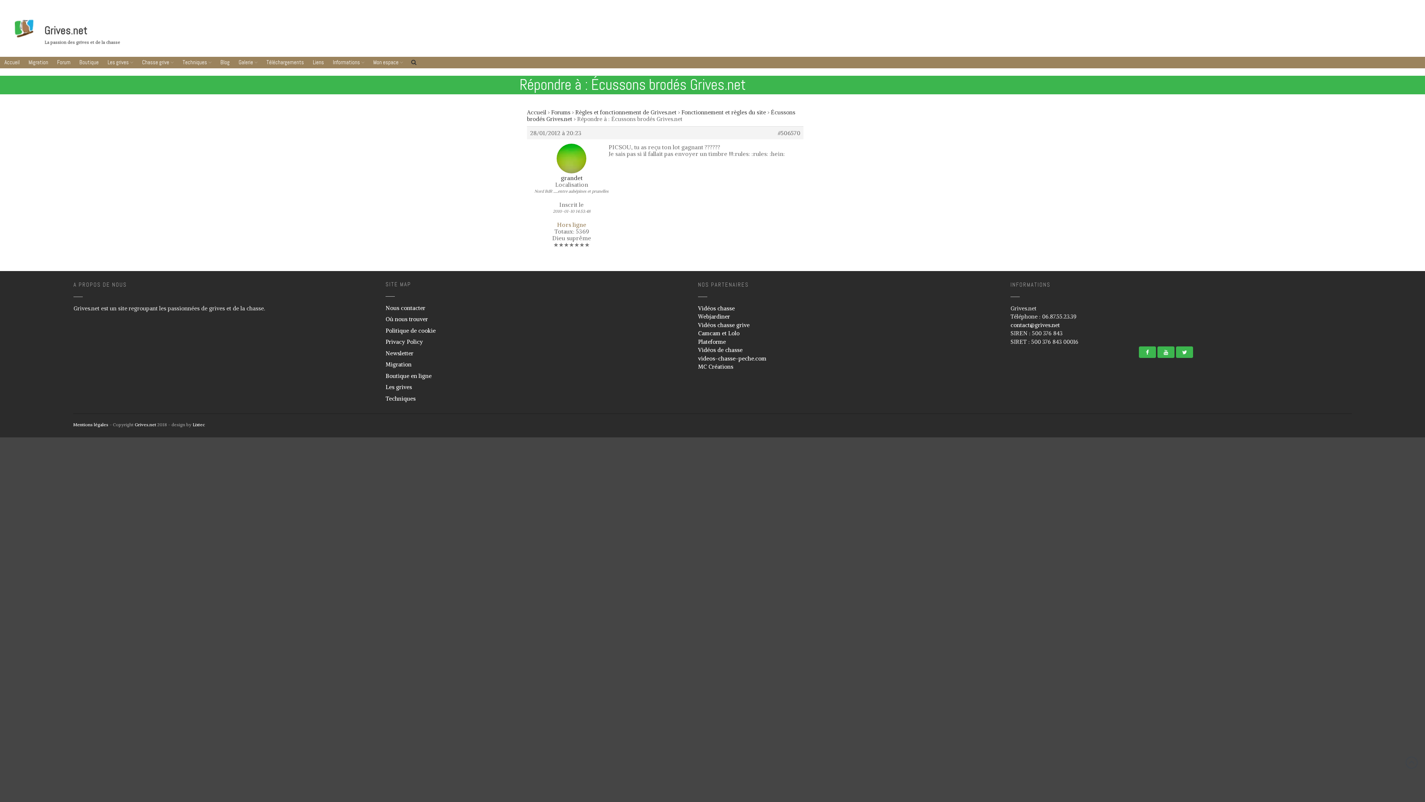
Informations (1378, 500)
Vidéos (1350, 459)
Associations (1355, 513)
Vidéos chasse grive (724, 325)
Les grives (118, 62)
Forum (64, 62)
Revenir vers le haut (1412, 763)
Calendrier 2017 (1358, 578)
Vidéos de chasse (720, 349)
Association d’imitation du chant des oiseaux (1378, 526)
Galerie (246, 62)
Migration (38, 62)
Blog (225, 62)
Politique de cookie (411, 330)
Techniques (195, 62)
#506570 (789, 133)
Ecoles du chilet (1359, 600)
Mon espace (1378, 613)
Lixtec (199, 424)
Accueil (12, 62)
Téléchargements (1380, 472)
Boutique (89, 62)
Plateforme (712, 341)
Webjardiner (714, 316)
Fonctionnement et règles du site (723, 112)
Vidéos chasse (716, 308)
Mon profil (1353, 625)
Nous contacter (405, 308)
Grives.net (66, 30)
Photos (1350, 448)
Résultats (1352, 589)
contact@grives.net (1035, 325)
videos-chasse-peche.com (732, 358)
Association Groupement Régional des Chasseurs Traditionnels (1377, 543)
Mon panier (1354, 636)
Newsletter (399, 353)
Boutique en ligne (409, 375)
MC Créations (715, 366)
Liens (1380, 486)
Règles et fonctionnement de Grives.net (626, 112)
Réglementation (1359, 567)
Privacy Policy (404, 341)
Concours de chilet (1361, 556)
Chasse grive (155, 62)
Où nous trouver (407, 319)
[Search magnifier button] (1413, 665)
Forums (560, 112)
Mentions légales (90, 424)
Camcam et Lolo (719, 333)
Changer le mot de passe (1367, 647)
